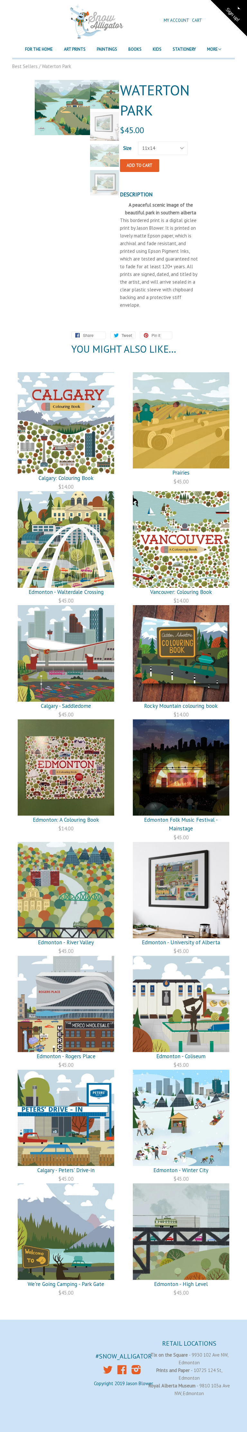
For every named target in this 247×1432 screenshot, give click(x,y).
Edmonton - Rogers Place (66, 1056)
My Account (177, 20)
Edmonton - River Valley (66, 942)
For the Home (39, 49)
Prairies (180, 472)
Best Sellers (25, 66)
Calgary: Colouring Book (66, 478)
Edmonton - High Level (181, 1284)
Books (135, 49)
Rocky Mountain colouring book (181, 705)
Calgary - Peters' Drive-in (66, 1170)
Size (127, 148)
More (212, 49)
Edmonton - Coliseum (181, 1056)
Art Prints (75, 49)
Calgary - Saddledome (66, 705)
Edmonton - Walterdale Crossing (66, 592)
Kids (157, 49)
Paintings (107, 49)
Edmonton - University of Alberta (181, 942)
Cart (197, 20)
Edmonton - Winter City (180, 1170)
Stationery (184, 49)
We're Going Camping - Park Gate (66, 1284)
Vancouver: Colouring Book (181, 592)
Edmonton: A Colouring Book (66, 819)
